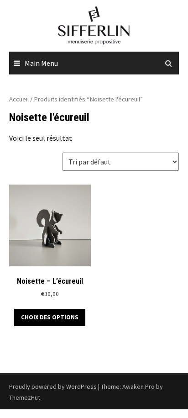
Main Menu (41, 63)
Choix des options (49, 317)
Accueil (19, 99)
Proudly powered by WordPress (53, 386)
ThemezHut (24, 397)
